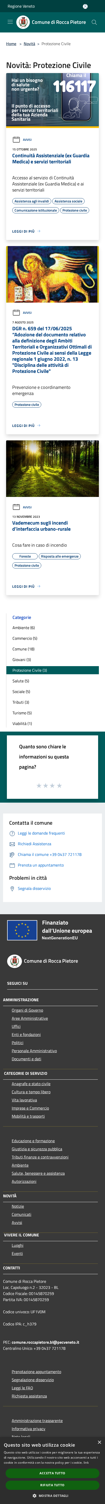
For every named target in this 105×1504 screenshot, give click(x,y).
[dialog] (52, 1470)
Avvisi (27, 139)
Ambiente (20, 1165)
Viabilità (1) (22, 723)
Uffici (16, 1026)
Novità (29, 44)
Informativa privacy (28, 1429)
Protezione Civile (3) (29, 670)
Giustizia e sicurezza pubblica (37, 1149)
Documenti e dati (26, 1059)
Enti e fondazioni (26, 1034)
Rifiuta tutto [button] (52, 1485)
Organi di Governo (27, 1010)
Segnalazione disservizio (33, 1380)
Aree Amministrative (30, 1018)
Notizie (18, 1206)
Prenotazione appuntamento (36, 1372)
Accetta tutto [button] (52, 1473)
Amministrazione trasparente (37, 1420)
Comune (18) (23, 649)
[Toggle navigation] (10, 22)
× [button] (99, 1442)
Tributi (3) (20, 702)
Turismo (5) (22, 713)
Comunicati (21, 1214)
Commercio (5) (24, 638)
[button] (52, 1495)
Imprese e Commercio (30, 1108)
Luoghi (17, 1245)
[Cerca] (94, 22)
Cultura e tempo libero (31, 1092)
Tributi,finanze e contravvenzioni (40, 1157)
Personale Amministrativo (34, 1051)
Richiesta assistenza (29, 1396)
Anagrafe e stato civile (31, 1084)
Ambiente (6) (23, 628)
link (86, 1462)
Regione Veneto (21, 6)
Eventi (17, 1253)
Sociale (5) (21, 691)
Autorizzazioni (24, 1181)
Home (11, 44)
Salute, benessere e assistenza (38, 1173)
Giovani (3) (21, 659)
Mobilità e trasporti (28, 1116)
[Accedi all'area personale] (85, 6)
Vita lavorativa (24, 1100)
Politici (17, 1043)
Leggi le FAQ (22, 1388)
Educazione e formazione (33, 1141)
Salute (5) (20, 681)
